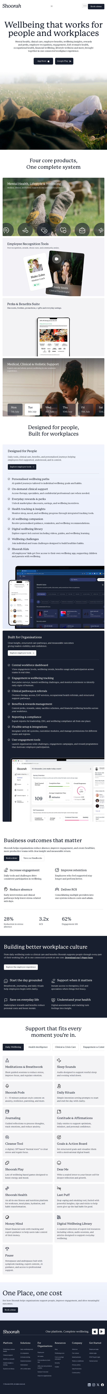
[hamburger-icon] (52, 6)
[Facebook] (102, 1384)
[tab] (13, 1047)
